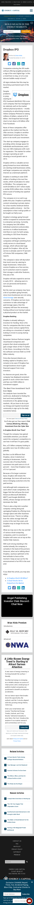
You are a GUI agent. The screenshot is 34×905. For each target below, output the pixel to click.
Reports (27, 16)
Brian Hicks (19, 55)
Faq (17, 844)
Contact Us (17, 841)
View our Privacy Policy (21, 418)
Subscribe (24, 727)
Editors (18, 18)
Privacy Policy (17, 741)
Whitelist (17, 846)
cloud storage (8, 298)
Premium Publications (10, 16)
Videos (24, 18)
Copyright (17, 852)
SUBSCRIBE (25, 31)
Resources (11, 18)
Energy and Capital (18, 738)
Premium (17, 855)
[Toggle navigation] (31, 10)
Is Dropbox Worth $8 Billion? (17, 578)
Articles (20, 16)
